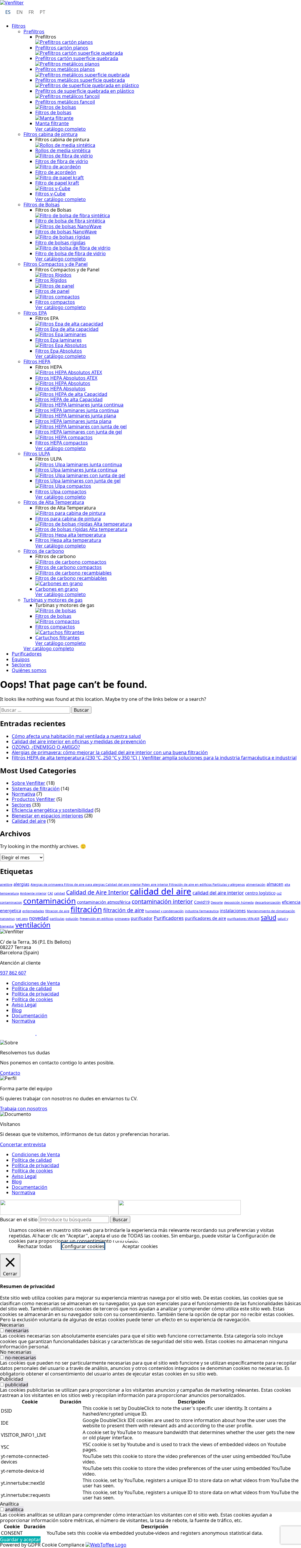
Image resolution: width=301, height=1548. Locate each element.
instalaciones (233, 910)
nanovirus (7, 919)
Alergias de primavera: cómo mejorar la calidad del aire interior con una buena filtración (110, 752)
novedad (39, 918)
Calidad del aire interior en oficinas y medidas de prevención (79, 741)
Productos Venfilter (33, 799)
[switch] (2, 1330)
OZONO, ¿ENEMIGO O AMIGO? (46, 747)
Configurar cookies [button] (83, 1246)
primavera (122, 919)
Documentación (29, 1015)
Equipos (21, 659)
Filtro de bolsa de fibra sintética (70, 221)
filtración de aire (123, 910)
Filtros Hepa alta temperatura (68, 540)
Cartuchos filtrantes (57, 637)
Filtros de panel (52, 291)
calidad (59, 893)
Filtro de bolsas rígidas (60, 242)
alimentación (255, 884)
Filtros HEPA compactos (61, 442)
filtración (86, 909)
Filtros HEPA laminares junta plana (73, 421)
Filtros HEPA (37, 361)
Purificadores (27, 654)
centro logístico (260, 893)
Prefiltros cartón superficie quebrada (76, 58)
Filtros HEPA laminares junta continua (77, 410)
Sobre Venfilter (28, 783)
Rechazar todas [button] (35, 1246)
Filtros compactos (55, 302)
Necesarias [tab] (12, 1325)
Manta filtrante (52, 123)
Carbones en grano (56, 589)
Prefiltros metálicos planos (65, 69)
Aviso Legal (24, 1004)
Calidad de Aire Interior (97, 892)
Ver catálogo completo (60, 129)
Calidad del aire (29, 821)
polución (72, 919)
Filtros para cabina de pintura (68, 518)
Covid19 (202, 902)
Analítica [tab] (9, 1504)
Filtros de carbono (44, 551)
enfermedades (33, 911)
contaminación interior (162, 901)
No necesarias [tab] (15, 1352)
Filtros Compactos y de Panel (56, 264)
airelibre (6, 884)
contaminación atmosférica (104, 902)
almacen (275, 884)
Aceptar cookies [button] (140, 1246)
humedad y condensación (164, 911)
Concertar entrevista (23, 1144)
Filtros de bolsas (53, 112)
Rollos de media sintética (63, 150)
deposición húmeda (239, 902)
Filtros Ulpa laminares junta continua (76, 470)
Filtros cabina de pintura (51, 134)
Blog (17, 1010)
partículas (57, 919)
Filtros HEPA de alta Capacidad (69, 399)
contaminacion (11, 902)
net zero (22, 919)
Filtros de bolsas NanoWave (66, 231)
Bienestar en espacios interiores (47, 815)
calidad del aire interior (218, 893)
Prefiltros (34, 31)
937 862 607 (13, 973)
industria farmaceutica (202, 911)
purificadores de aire (205, 918)
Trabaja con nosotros (23, 1108)
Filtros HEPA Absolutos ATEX (66, 378)
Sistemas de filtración (36, 788)
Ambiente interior (33, 893)
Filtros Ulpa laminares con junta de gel (78, 480)
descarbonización (268, 902)
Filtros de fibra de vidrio (61, 161)
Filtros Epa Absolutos (58, 351)
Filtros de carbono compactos (68, 567)
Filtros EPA (35, 313)
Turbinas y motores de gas (53, 600)
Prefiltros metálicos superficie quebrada (80, 80)
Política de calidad (32, 988)
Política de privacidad (35, 993)
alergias (21, 884)
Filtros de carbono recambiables (71, 578)
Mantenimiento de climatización (271, 911)
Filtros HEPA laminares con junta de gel (78, 432)
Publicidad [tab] (11, 1379)
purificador (142, 918)
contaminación (49, 900)
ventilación (33, 925)
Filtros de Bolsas (42, 204)
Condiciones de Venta (36, 983)
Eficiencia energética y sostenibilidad (52, 810)
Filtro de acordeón (55, 172)
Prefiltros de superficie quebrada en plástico (84, 91)
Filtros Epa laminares (58, 340)
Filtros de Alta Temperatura (54, 502)
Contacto (10, 1073)
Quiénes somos (29, 670)
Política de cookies (32, 999)
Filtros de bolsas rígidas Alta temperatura (81, 529)
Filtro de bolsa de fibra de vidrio (70, 253)
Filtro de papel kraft (57, 183)
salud (268, 917)
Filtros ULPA (37, 453)
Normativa (23, 794)
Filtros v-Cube (50, 193)
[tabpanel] (150, 1341)
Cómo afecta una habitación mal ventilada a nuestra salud (76, 736)
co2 (279, 893)
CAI (50, 893)
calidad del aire (160, 891)
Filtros (19, 26)
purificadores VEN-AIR (243, 919)
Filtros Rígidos (51, 280)
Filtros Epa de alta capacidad (66, 329)
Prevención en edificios (96, 919)
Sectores (21, 664)
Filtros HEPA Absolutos (60, 388)
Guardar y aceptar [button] (20, 1539)
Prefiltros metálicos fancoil (65, 102)
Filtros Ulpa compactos (60, 491)
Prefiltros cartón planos (61, 47)
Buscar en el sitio (19, 1219)
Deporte (217, 902)
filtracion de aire (57, 911)
